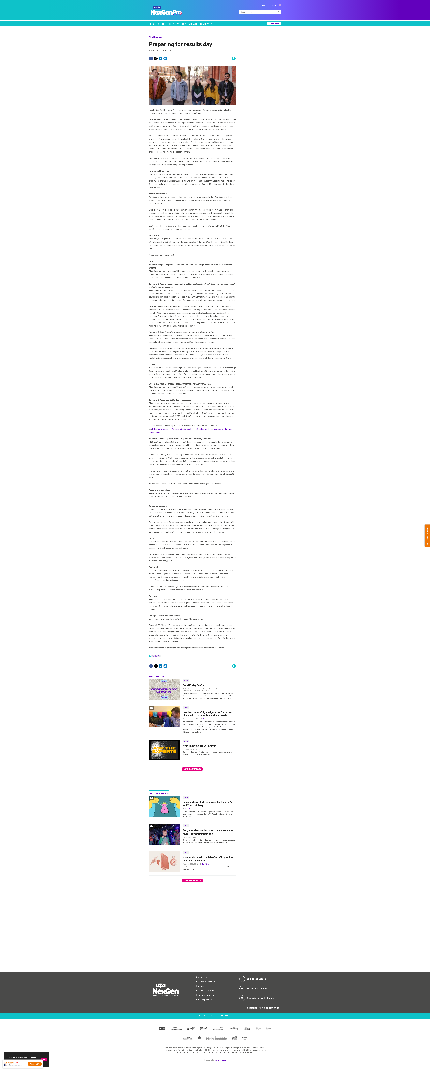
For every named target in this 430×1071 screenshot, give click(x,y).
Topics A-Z (202, 1016)
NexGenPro (155, 36)
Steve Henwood (190, 809)
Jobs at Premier (206, 990)
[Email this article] (165, 58)
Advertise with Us (206, 982)
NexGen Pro (156, 656)
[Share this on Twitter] (156, 58)
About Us (202, 977)
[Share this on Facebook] (151, 58)
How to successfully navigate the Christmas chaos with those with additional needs (208, 714)
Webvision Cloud (220, 1060)
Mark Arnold (207, 719)
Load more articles (192, 769)
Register (266, 5)
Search (279, 12)
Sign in (207, 54)
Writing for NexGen (207, 995)
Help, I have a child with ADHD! (200, 745)
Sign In (275, 5)
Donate (201, 986)
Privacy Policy (205, 999)
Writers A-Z (213, 1016)
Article (186, 708)
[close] (235, 54)
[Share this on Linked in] (161, 58)
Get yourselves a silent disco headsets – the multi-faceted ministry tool (208, 832)
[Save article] (234, 58)
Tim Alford (205, 864)
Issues (186, 681)
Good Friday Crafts (193, 685)
